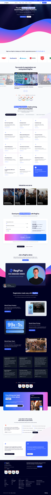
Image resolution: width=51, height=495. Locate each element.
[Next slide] (26, 91)
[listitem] (26, 80)
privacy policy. (35, 468)
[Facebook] (44, 493)
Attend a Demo (35, 0)
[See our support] (7, 349)
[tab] (10, 115)
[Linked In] (47, 493)
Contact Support (46, 0)
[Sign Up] (29, 17)
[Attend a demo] (25, 260)
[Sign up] (44, 3)
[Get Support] (30, 454)
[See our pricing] (32, 330)
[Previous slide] (24, 91)
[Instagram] (46, 493)
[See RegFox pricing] (20, 246)
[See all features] (7, 311)
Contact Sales (40, 0)
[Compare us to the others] (29, 246)
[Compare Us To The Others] (9, 454)
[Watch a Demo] (23, 17)
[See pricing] (35, 432)
